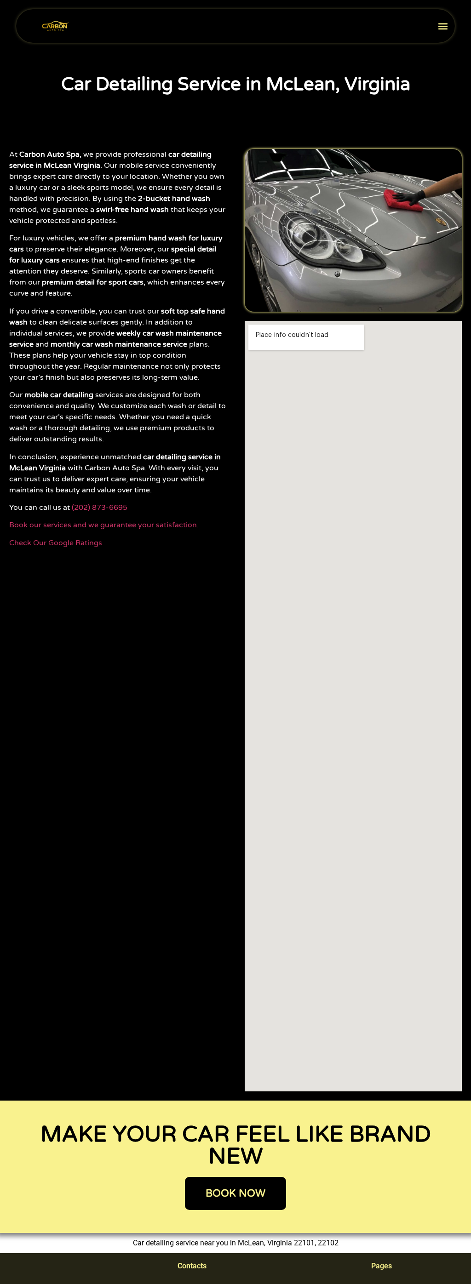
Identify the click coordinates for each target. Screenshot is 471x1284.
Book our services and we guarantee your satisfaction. (104, 525)
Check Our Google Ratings (56, 543)
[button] (442, 26)
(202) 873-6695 (99, 507)
